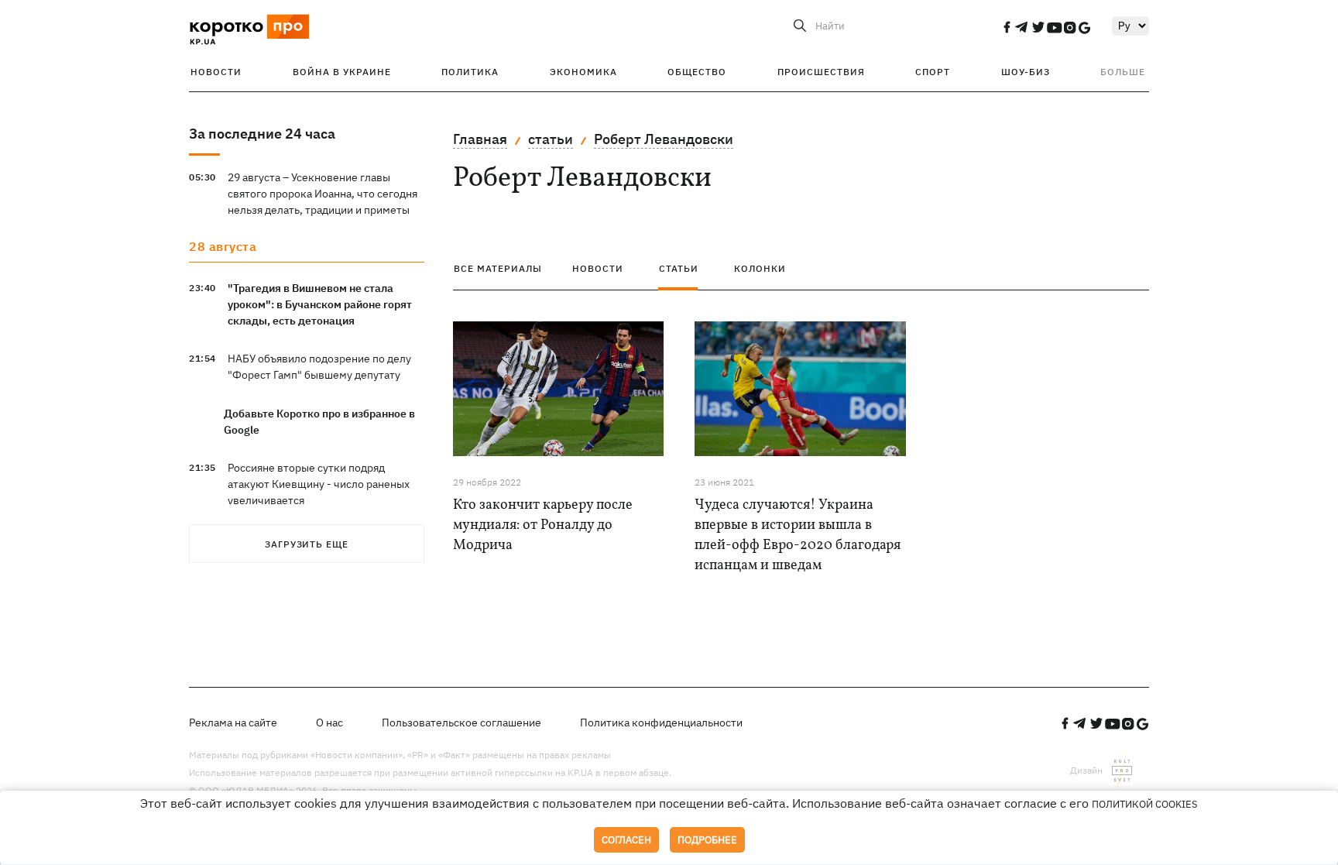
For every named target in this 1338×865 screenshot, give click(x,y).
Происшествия (821, 71)
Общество (696, 71)
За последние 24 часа (262, 133)
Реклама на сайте (233, 722)
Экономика (583, 71)
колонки (760, 268)
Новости (216, 71)
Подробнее (707, 839)
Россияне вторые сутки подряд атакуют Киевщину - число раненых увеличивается (319, 484)
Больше (1122, 71)
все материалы (498, 268)
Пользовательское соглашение (461, 722)
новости (597, 268)
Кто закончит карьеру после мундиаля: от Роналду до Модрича (543, 525)
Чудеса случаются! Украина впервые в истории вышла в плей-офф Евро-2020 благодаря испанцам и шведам (798, 535)
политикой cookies (1145, 804)
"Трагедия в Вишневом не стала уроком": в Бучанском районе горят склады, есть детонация (320, 304)
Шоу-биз (1025, 71)
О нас (329, 722)
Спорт (932, 71)
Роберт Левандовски (663, 139)
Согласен (626, 839)
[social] (1006, 27)
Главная (480, 139)
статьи (550, 139)
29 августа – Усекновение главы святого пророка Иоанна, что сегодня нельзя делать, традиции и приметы (322, 193)
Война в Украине (342, 71)
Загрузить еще (306, 544)
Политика (470, 71)
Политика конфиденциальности (661, 722)
